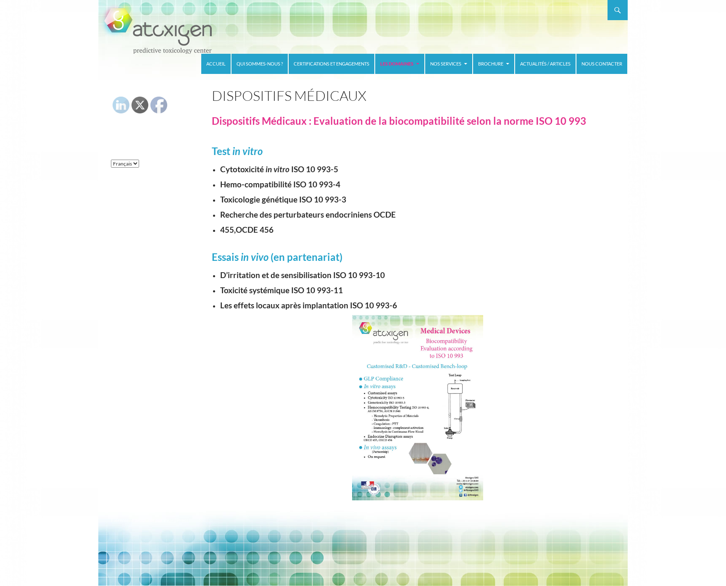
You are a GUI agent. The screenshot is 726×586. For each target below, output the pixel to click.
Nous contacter (601, 63)
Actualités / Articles (545, 63)
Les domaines (396, 63)
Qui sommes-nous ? (260, 63)
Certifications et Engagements (331, 63)
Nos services (445, 63)
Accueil (216, 63)
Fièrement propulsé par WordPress (149, 520)
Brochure (490, 63)
